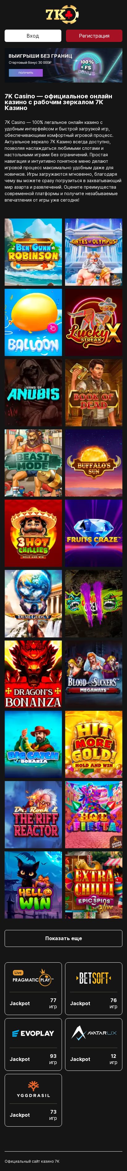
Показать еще (63, 938)
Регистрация (94, 36)
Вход (33, 36)
